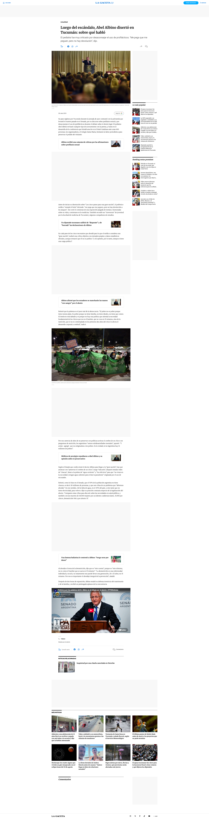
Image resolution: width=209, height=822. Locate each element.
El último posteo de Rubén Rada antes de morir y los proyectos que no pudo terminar (144, 736)
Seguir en (118, 113)
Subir (156, 816)
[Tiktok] (144, 816)
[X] (135, 816)
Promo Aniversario (191, 2)
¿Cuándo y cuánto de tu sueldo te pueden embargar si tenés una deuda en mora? (149, 192)
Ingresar (203, 2)
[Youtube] (149, 816)
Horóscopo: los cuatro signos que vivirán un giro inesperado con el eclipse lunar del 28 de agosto (63, 765)
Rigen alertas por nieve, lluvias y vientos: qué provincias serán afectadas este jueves (117, 765)
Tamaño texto (66, 649)
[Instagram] (130, 816)
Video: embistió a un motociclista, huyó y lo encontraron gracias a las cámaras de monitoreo (91, 736)
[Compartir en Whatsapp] (72, 47)
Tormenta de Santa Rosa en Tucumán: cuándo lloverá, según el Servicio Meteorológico (117, 736)
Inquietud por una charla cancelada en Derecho (96, 663)
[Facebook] (139, 816)
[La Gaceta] (104, 3)
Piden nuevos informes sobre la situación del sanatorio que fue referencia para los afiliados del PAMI (149, 185)
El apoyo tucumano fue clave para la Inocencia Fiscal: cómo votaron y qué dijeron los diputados (144, 765)
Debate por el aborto (64, 642)
